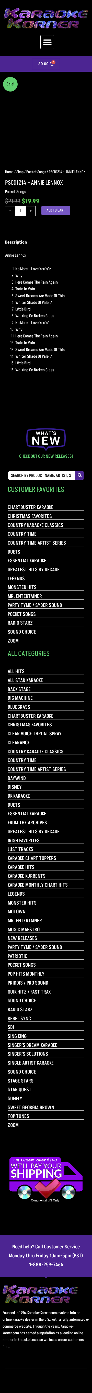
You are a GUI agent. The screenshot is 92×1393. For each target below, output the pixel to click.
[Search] (79, 475)
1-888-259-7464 (46, 1264)
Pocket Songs (36, 172)
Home (9, 172)
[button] (47, 42)
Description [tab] (16, 242)
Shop (20, 172)
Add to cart (56, 210)
